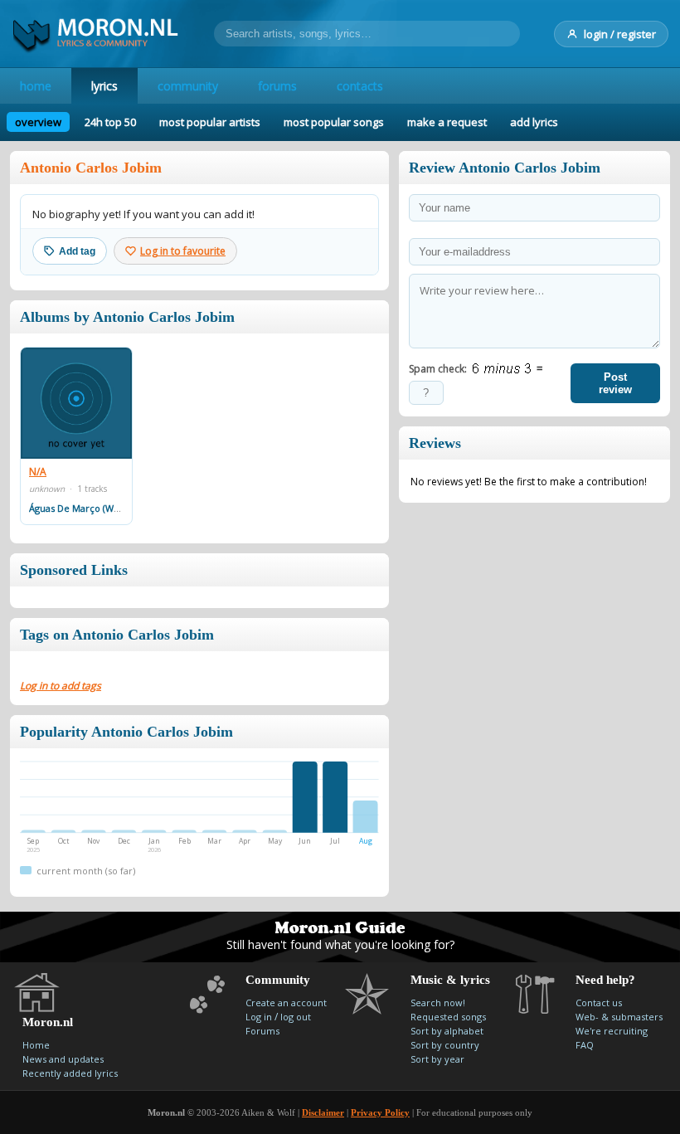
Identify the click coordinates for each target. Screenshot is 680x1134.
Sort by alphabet (446, 1030)
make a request (447, 121)
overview (38, 121)
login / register (620, 34)
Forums (262, 1030)
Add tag (77, 251)
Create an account (286, 1002)
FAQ (585, 1045)
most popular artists (209, 121)
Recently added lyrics (70, 1073)
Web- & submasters (619, 1016)
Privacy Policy (380, 1112)
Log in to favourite (183, 251)
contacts (360, 86)
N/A (37, 472)
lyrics (104, 86)
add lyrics (534, 121)
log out (295, 1016)
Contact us (599, 1002)
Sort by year (437, 1059)
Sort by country (444, 1045)
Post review (615, 383)
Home (36, 1045)
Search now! (437, 1002)
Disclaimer (323, 1112)
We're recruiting (612, 1030)
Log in (258, 1016)
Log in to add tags (60, 686)
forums (277, 86)
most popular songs (334, 121)
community (188, 86)
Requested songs (448, 1016)
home (35, 86)
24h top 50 (110, 121)
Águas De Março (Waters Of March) (105, 508)
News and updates (63, 1059)
